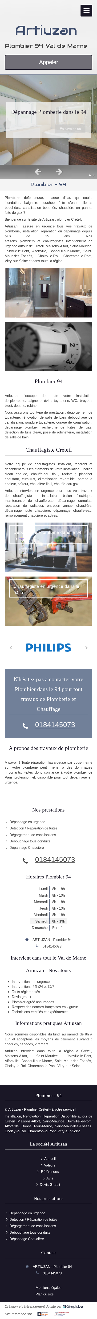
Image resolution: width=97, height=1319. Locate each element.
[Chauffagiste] (48, 346)
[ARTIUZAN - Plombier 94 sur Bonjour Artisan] (42, 1314)
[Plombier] (48, 292)
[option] (48, 120)
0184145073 (55, 725)
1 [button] (90, 175)
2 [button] (93, 175)
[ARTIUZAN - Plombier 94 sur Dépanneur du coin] (61, 1314)
